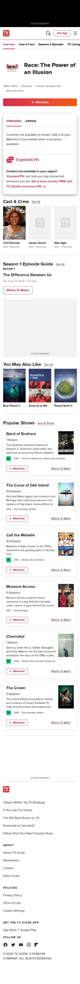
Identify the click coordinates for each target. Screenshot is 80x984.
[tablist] (40, 121)
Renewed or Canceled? (19, 826)
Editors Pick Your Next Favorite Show (28, 833)
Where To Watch (17, 290)
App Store (10, 930)
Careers (8, 868)
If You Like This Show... (18, 810)
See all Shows (46, 423)
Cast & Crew (27, 44)
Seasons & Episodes (50, 44)
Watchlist (42, 102)
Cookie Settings (14, 911)
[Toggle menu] (75, 33)
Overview (9, 44)
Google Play (28, 930)
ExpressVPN (15, 176)
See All (36, 201)
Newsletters (11, 860)
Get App (62, 33)
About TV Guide (14, 853)
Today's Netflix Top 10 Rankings (24, 802)
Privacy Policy (12, 895)
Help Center (11, 876)
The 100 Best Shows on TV (21, 818)
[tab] (14, 121)
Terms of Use (12, 903)
